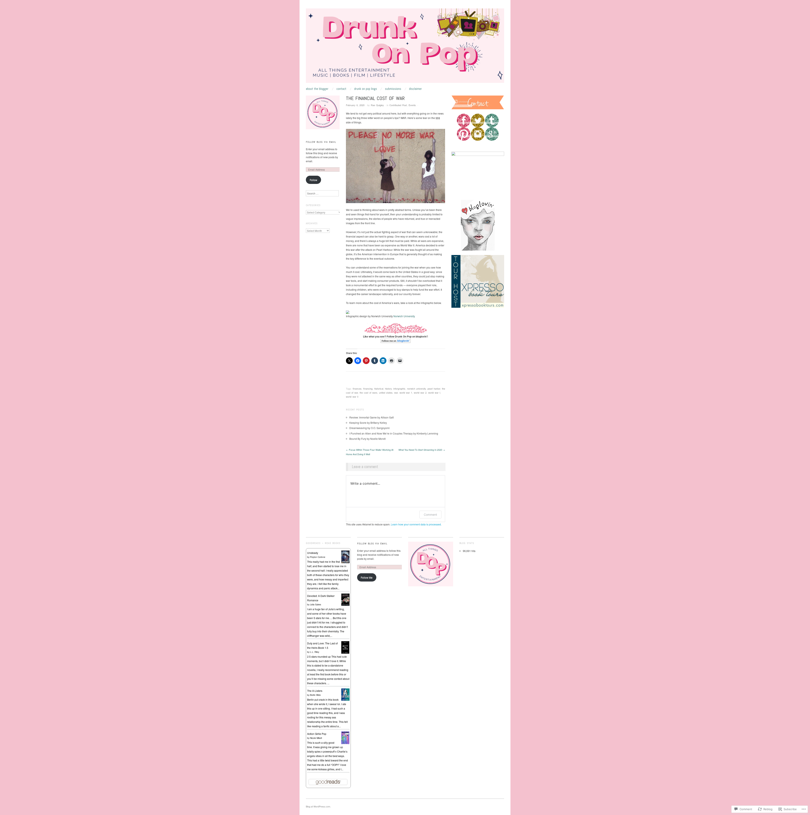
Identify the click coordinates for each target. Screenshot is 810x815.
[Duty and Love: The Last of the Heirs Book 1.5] (345, 647)
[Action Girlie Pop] (345, 737)
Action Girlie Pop (316, 733)
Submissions (393, 88)
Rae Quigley (377, 105)
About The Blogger (317, 88)
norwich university (416, 388)
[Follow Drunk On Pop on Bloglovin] (395, 341)
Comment (430, 514)
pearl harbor (434, 388)
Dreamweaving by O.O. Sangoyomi (369, 428)
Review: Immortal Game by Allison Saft (371, 417)
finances (357, 388)
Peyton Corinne (317, 557)
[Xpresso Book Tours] (477, 281)
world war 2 (420, 392)
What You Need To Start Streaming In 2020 (421, 449)
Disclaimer (415, 88)
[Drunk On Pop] (405, 47)
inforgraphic (399, 388)
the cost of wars (368, 392)
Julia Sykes (315, 604)
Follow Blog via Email (321, 142)
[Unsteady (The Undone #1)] (345, 556)
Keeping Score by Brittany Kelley (368, 422)
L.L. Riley (314, 651)
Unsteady (312, 553)
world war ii (352, 396)
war (396, 392)
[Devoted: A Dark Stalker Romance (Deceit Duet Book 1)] (345, 599)
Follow (313, 180)
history (388, 388)
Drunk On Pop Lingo (365, 88)
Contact (341, 88)
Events (412, 105)
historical (378, 388)
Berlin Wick (315, 695)
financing (368, 388)
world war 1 (406, 392)
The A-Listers (314, 690)
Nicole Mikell (316, 738)
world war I (434, 392)
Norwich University (404, 316)
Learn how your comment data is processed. (416, 524)
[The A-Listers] (345, 694)
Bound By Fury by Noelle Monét (367, 438)
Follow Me (367, 577)
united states (386, 392)
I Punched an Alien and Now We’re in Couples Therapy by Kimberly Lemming (393, 433)
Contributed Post (398, 105)
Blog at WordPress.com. (318, 806)
